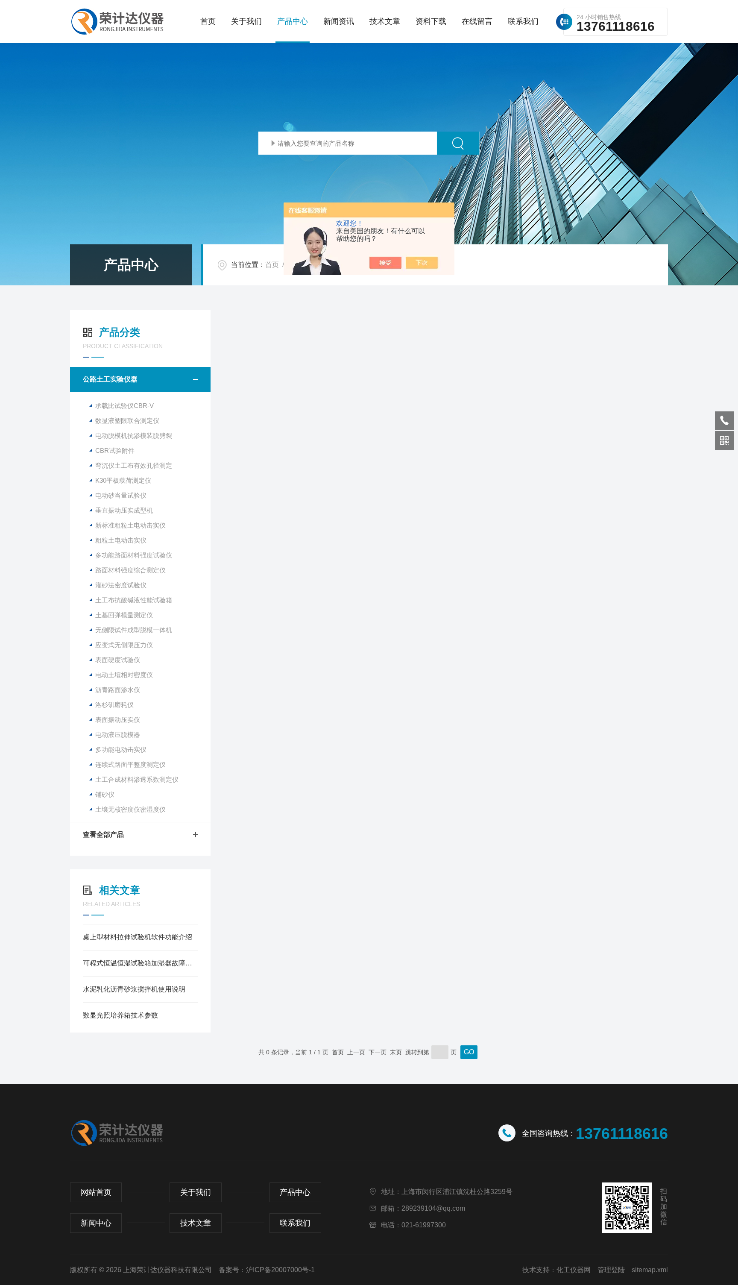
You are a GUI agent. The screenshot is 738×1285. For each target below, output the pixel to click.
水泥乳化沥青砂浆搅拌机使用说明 (134, 989)
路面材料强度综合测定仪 (130, 570)
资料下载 (431, 21)
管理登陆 (611, 1269)
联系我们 (523, 21)
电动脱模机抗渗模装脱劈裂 (133, 435)
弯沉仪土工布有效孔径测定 (133, 465)
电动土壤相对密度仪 (124, 674)
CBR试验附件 (115, 450)
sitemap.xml (650, 1269)
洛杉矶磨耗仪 (114, 704)
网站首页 (96, 1192)
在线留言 (477, 21)
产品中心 (292, 21)
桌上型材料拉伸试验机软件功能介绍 (137, 937)
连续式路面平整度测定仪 (130, 764)
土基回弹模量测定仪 (124, 615)
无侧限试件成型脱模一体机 (133, 630)
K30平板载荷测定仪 (123, 480)
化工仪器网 (573, 1269)
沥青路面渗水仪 (117, 689)
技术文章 (384, 21)
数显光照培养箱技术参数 (120, 1015)
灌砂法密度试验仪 (120, 585)
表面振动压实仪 (117, 719)
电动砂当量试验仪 (120, 495)
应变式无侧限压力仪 (124, 644)
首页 (208, 21)
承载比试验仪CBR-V (124, 405)
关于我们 (246, 21)
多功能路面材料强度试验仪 (133, 555)
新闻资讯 (338, 21)
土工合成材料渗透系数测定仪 (137, 779)
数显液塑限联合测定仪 (127, 420)
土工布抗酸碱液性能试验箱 (133, 600)
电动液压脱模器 (117, 734)
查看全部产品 (103, 834)
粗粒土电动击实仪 (120, 540)
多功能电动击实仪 (120, 749)
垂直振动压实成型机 (124, 510)
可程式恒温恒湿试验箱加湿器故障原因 (140, 963)
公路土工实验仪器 (110, 379)
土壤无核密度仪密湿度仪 (130, 809)
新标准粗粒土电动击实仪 (130, 525)
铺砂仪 (104, 794)
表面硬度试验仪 (117, 659)
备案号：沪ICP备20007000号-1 (267, 1269)
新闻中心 (96, 1223)
